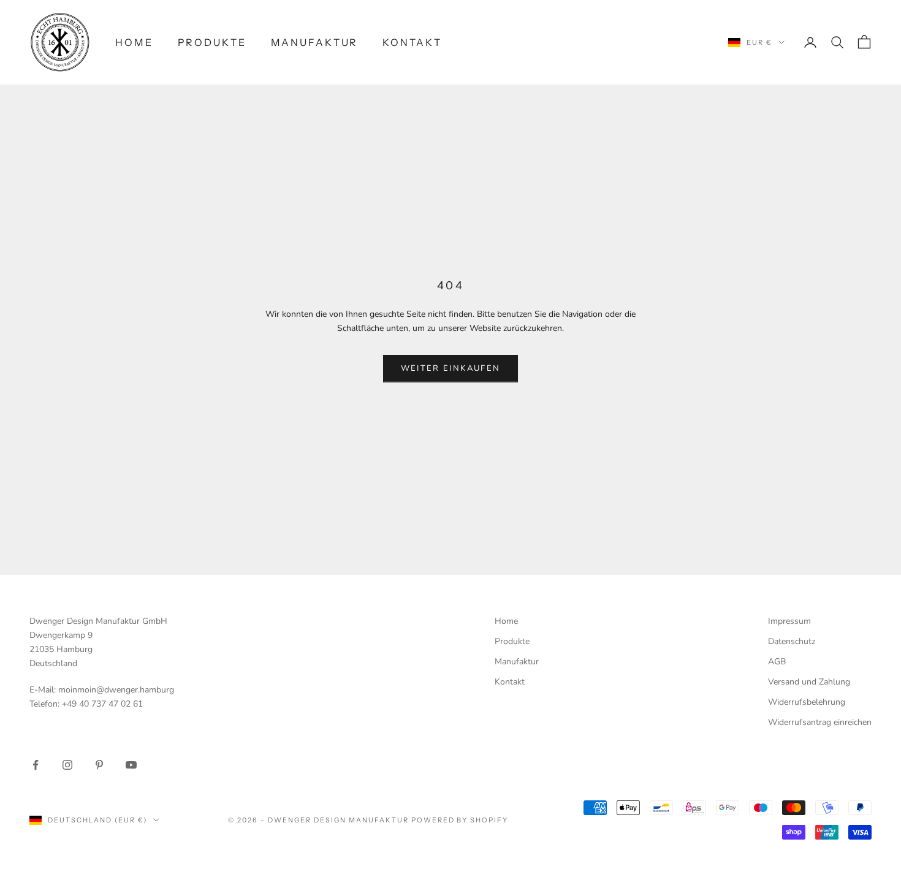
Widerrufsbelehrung (806, 702)
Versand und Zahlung (809, 682)
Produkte (212, 42)
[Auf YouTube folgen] (131, 765)
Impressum (789, 621)
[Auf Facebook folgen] (35, 765)
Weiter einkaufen (450, 368)
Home (134, 42)
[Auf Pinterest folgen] (99, 765)
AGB (777, 661)
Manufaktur (315, 42)
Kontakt (411, 42)
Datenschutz (791, 641)
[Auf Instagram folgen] (67, 765)
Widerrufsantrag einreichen (820, 722)
